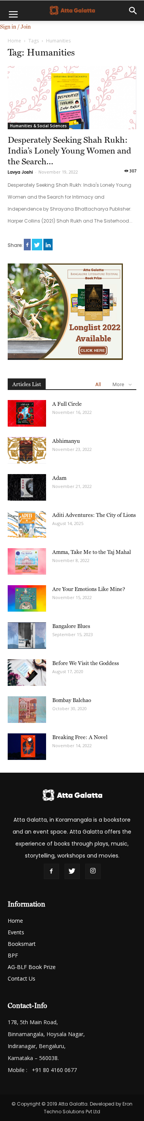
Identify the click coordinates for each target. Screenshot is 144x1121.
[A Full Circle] (27, 413)
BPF (13, 955)
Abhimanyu (66, 441)
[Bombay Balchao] (27, 709)
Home (14, 40)
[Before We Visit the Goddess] (27, 672)
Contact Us (21, 978)
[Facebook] (51, 871)
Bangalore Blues (71, 626)
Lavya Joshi (20, 172)
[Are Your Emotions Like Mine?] (27, 598)
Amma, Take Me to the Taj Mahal (91, 552)
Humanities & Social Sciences (38, 125)
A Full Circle (67, 404)
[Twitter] (72, 871)
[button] (133, 10)
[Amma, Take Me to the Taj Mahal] (27, 561)
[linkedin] (48, 244)
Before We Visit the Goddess (85, 663)
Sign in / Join (15, 27)
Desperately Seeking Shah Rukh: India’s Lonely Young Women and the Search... (69, 150)
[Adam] (27, 487)
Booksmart (22, 943)
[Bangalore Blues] (27, 635)
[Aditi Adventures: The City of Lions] (27, 524)
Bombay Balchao (71, 700)
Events (16, 932)
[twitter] (37, 244)
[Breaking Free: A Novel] (27, 746)
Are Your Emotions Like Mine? (88, 589)
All (98, 384)
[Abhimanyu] (27, 450)
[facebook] (27, 244)
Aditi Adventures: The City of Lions (94, 515)
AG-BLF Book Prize (32, 967)
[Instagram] (93, 871)
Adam (59, 478)
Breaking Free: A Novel (80, 737)
